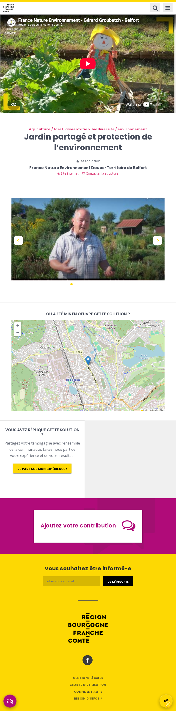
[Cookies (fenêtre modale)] (168, 703)
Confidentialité (88, 692)
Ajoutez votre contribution (78, 525)
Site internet (69, 173)
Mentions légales (88, 678)
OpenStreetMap (157, 410)
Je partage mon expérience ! (42, 469)
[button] (88, 360)
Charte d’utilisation (88, 685)
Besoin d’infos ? (88, 698)
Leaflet (145, 410)
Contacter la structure (101, 173)
